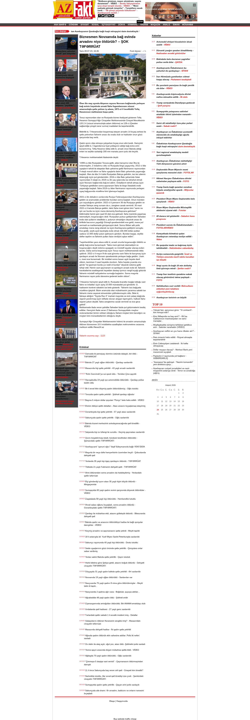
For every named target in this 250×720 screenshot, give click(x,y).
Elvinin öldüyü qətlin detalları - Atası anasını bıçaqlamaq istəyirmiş (114, 406)
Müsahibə (187, 24)
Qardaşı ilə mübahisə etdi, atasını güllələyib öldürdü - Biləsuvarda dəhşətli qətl (114, 514)
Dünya (121, 24)
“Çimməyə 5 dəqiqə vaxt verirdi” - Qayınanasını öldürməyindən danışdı (113, 663)
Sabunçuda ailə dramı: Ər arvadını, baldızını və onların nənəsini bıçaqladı (114, 692)
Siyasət (84, 24)
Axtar (140, 21)
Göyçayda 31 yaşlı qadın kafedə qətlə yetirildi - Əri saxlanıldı (112, 571)
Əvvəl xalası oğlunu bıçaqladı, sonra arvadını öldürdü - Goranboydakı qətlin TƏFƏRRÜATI (109, 506)
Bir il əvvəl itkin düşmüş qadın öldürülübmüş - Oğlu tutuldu (111, 388)
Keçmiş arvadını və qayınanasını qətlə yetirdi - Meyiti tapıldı (112, 531)
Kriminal (133, 24)
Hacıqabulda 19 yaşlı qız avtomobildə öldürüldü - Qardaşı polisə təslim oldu (114, 381)
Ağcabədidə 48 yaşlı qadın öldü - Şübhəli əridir (106, 597)
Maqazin (155, 24)
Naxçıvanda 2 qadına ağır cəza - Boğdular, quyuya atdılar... (112, 592)
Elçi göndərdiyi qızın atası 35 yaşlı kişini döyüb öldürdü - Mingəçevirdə (110, 483)
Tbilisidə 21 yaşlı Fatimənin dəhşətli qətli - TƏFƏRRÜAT (110, 467)
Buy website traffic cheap (125, 719)
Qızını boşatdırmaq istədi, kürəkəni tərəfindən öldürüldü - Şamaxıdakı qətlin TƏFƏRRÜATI (110, 439)
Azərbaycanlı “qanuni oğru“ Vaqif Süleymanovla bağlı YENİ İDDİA (114, 447)
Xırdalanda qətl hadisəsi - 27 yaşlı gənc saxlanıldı (107, 609)
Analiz (166, 24)
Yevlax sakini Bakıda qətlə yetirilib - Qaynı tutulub (107, 557)
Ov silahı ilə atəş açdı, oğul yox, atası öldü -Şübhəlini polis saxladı (114, 644)
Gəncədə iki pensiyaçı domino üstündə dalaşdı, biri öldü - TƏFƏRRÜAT (111, 355)
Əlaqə (112, 701)
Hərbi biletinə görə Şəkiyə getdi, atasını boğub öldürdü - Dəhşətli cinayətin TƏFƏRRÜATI (114, 564)
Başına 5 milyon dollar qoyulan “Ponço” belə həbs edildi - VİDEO (114, 400)
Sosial (95, 24)
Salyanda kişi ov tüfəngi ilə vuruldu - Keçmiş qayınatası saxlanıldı (114, 432)
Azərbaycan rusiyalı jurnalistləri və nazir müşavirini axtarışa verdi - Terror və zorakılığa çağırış (174, 370)
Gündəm (73, 24)
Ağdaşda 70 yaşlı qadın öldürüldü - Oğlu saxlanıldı (107, 656)
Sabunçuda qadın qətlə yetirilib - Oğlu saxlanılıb (106, 417)
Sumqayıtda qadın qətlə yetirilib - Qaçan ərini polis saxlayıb (111, 685)
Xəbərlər (156, 35)
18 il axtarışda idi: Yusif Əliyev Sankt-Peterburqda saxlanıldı (112, 537)
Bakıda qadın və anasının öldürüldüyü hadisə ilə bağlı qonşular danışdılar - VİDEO (113, 523)
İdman (176, 24)
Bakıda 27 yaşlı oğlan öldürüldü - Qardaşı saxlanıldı (108, 362)
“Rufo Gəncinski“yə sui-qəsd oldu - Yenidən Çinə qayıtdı (110, 374)
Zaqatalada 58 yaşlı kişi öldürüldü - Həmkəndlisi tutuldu (110, 499)
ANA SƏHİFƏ (60, 24)
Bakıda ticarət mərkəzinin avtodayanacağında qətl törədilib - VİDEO (112, 424)
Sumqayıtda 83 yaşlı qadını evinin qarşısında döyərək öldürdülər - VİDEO (115, 491)
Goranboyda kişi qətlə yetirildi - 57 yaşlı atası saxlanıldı (109, 412)
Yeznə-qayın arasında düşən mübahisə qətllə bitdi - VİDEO (111, 650)
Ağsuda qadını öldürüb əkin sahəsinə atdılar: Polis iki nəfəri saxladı (111, 636)
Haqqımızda (122, 701)
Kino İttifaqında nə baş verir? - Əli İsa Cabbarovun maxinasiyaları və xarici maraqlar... (170, 318)
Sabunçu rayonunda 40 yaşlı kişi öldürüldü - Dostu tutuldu (111, 542)
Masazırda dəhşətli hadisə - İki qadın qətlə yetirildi (107, 629)
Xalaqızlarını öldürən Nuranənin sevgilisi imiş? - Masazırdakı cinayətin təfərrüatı (112, 622)
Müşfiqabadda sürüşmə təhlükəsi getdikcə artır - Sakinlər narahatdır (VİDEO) (172, 326)
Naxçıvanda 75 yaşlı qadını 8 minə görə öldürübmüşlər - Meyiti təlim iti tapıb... (113, 584)
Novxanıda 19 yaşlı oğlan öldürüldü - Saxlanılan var (108, 577)
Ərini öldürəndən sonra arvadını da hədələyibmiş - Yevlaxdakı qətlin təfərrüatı (113, 474)
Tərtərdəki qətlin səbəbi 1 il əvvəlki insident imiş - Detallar (111, 615)
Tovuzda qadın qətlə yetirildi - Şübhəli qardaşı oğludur (109, 394)
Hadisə (144, 24)
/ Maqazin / (151, 5)
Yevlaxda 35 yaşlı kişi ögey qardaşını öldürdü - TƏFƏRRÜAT (112, 461)
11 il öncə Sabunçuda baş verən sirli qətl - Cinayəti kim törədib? (113, 670)
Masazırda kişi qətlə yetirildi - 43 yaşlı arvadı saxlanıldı (109, 368)
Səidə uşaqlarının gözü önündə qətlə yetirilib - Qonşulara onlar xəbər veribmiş (113, 549)
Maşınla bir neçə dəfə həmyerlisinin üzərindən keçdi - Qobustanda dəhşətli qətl (115, 453)
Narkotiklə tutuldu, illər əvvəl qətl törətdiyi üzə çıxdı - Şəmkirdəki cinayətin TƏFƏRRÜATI (113, 677)
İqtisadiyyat (109, 24)
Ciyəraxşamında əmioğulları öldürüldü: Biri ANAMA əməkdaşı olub (114, 603)
